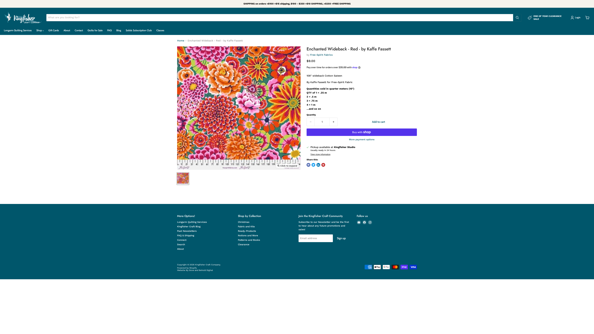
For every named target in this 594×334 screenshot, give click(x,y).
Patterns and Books (249, 240)
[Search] (517, 17)
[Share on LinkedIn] (318, 165)
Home (180, 40)
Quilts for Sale (95, 30)
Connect (181, 240)
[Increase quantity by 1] (334, 122)
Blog (118, 30)
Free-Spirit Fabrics (321, 54)
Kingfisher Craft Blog (188, 226)
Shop (39, 30)
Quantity (311, 114)
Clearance (243, 244)
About (67, 30)
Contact (79, 30)
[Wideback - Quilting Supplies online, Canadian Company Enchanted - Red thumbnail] (183, 179)
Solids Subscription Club (139, 30)
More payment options (361, 139)
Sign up (341, 238)
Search (181, 244)
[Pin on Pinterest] (323, 165)
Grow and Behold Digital (201, 270)
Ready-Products (247, 231)
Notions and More (248, 235)
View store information (320, 154)
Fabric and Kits (246, 226)
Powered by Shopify (187, 268)
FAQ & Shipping (185, 235)
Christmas (243, 222)
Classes (160, 30)
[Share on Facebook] (308, 165)
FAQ (109, 30)
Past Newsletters (187, 231)
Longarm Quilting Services (18, 30)
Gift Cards (53, 30)
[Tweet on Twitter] (313, 165)
